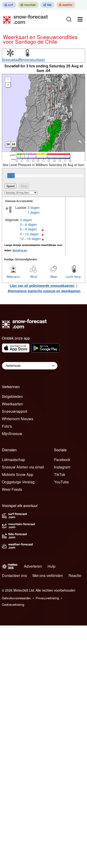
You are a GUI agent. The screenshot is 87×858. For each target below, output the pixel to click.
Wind (33, 276)
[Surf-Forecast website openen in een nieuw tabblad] (9, 5)
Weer (53, 276)
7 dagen (34, 212)
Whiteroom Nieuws (17, 418)
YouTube (61, 482)
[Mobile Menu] (80, 19)
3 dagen (34, 207)
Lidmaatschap (13, 459)
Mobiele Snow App (17, 474)
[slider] (11, 175)
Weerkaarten (12, 403)
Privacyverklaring (47, 598)
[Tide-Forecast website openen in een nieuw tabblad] (47, 5)
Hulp (51, 566)
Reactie (74, 575)
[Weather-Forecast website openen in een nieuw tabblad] (65, 5)
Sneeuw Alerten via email (23, 467)
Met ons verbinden (47, 575)
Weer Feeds (12, 489)
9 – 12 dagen (29, 234)
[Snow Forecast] (24, 19)
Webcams (13, 276)
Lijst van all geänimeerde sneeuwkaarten (42, 285)
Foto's (7, 426)
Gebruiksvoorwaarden (16, 598)
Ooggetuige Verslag (18, 482)
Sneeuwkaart (11, 59)
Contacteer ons (14, 575)
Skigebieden (12, 396)
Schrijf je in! (20, 250)
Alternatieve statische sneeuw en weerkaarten (44, 290)
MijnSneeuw (12, 433)
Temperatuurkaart (32, 59)
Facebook (62, 459)
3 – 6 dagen (28, 224)
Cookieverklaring (13, 604)
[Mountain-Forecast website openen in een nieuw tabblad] (28, 5)
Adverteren (33, 566)
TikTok (59, 474)
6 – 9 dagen (28, 229)
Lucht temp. (74, 276)
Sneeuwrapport (14, 411)
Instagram (62, 467)
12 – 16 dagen (30, 238)
